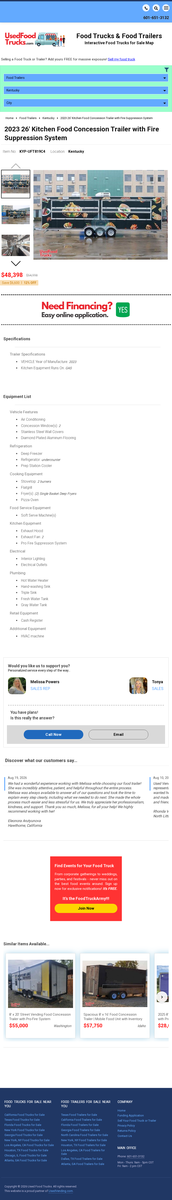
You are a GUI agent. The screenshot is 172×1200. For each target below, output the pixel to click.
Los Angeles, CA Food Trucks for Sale (29, 1145)
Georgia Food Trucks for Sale (23, 1135)
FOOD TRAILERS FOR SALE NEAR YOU (85, 1104)
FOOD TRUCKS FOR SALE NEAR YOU (27, 1104)
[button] (15, 263)
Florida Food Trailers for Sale (80, 1125)
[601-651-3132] (146, 7)
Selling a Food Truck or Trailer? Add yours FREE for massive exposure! (68, 59)
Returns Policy (127, 1130)
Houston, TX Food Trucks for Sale (26, 1150)
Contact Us (125, 1136)
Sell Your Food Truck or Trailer (137, 1120)
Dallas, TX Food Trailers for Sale (81, 1158)
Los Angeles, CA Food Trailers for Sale (83, 1152)
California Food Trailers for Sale (81, 1119)
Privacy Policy (126, 1125)
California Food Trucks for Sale (24, 1114)
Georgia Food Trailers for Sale (80, 1130)
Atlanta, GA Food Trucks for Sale (25, 1160)
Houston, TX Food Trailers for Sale (83, 1145)
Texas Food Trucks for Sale (22, 1119)
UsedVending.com (61, 1191)
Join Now (86, 908)
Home (121, 1110)
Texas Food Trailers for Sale (79, 1114)
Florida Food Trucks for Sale (22, 1125)
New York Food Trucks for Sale (24, 1130)
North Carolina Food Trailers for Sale (84, 1135)
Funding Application (131, 1115)
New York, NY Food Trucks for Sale (26, 1140)
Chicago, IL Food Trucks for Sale (25, 1155)
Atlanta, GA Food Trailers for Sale (82, 1164)
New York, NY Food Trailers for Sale (84, 1140)
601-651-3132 (135, 1156)
